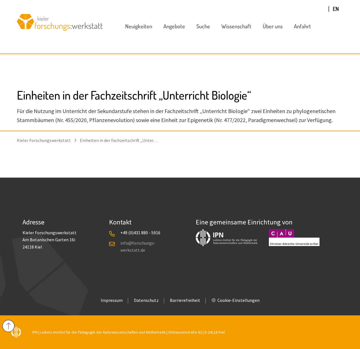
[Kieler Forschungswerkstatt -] (60, 28)
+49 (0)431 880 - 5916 (140, 232)
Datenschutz (146, 300)
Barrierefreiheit (185, 300)
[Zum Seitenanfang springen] (8, 326)
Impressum (112, 300)
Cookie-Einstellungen (238, 300)
